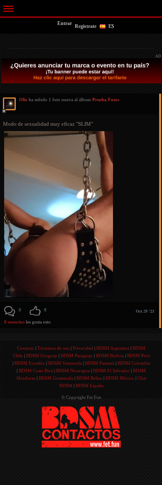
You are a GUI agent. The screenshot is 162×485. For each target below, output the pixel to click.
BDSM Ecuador (30, 363)
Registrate (85, 26)
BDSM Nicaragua (73, 370)
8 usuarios (15, 321)
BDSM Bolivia (110, 355)
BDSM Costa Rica (36, 370)
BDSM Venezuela (65, 363)
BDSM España (89, 385)
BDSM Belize (89, 378)
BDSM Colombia (134, 363)
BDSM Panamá (99, 363)
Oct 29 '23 (145, 311)
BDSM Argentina (112, 348)
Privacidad (83, 348)
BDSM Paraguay (77, 355)
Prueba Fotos (105, 99)
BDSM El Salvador (111, 370)
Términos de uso (53, 348)
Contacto (25, 348)
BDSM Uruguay (41, 355)
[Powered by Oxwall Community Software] (81, 426)
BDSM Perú (138, 355)
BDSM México (120, 378)
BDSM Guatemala (56, 378)
